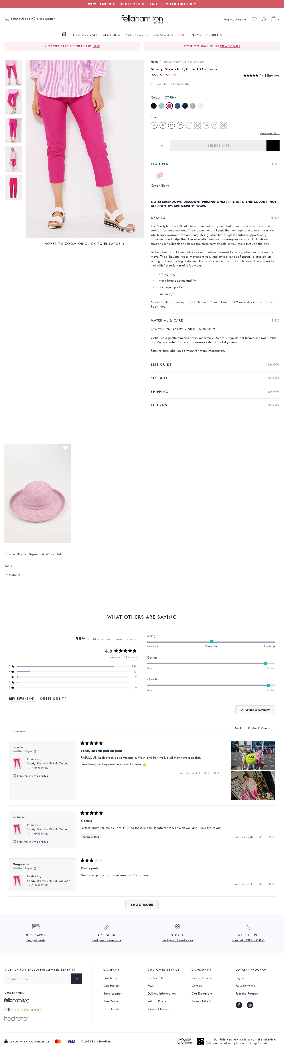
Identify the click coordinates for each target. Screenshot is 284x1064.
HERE (96, 46)
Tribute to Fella (201, 978)
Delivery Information (162, 993)
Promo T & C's (201, 1001)
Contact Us (155, 978)
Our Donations (202, 993)
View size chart (270, 133)
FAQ (151, 985)
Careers (197, 985)
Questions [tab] (53, 699)
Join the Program (248, 993)
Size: (154, 117)
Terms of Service (159, 1009)
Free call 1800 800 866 (248, 940)
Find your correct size (107, 940)
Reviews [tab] (22, 699)
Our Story (110, 978)
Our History (111, 985)
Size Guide (110, 1001)
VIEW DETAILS (230, 46)
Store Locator (112, 993)
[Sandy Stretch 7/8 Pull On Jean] (13, 72)
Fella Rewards (245, 985)
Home (155, 61)
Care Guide (111, 1009)
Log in (240, 978)
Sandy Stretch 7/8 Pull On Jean (49, 766)
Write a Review (260, 711)
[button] (261, 75)
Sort (238, 728)
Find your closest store (177, 940)
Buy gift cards (35, 940)
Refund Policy (157, 1001)
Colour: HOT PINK (164, 97)
